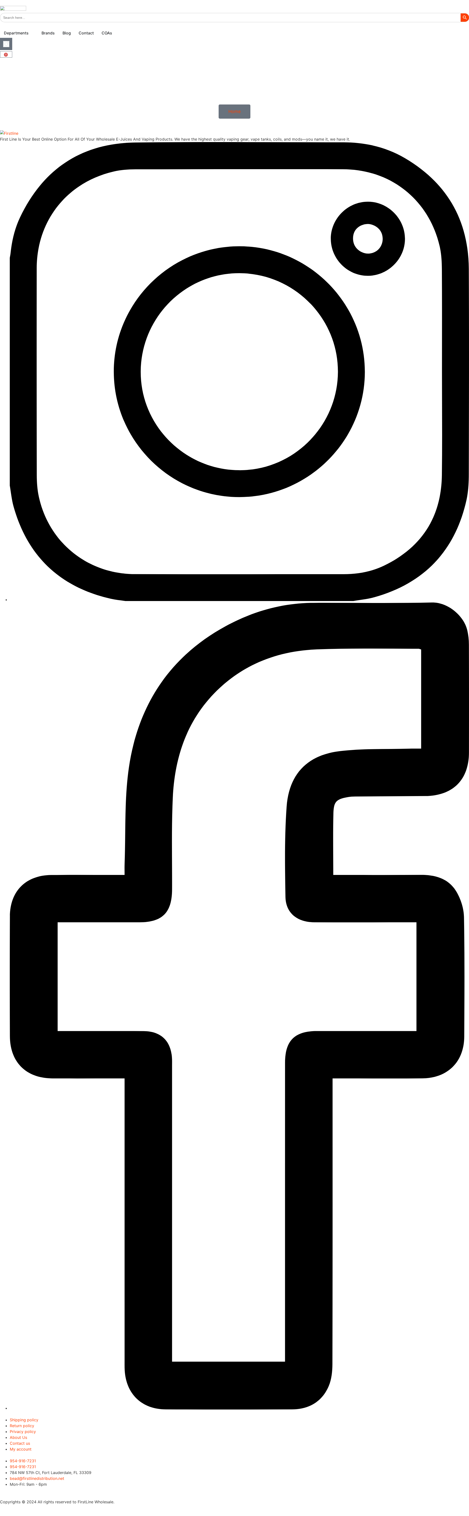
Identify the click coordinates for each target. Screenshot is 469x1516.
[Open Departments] (32, 33)
